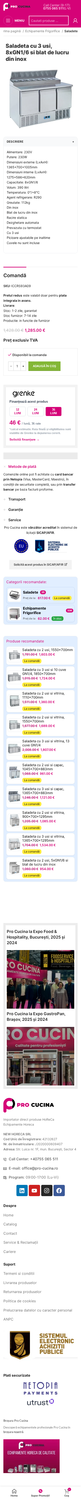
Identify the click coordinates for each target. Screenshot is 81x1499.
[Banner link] (40, 979)
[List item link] (40, 1215)
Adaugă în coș (44, 366)
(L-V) (57, 8)
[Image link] (28, 1105)
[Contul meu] (75, 20)
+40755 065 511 (44, 1159)
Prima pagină (11, 31)
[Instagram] (46, 1190)
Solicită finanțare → (24, 439)
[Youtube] (34, 1190)
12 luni (17, 411)
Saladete (71, 31)
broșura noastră (13, 1432)
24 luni (35, 411)
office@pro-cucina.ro (40, 1168)
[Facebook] (59, 1190)
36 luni (53, 411)
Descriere (40, 141)
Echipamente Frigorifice (43, 31)
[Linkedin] (22, 1190)
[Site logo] (17, 6)
